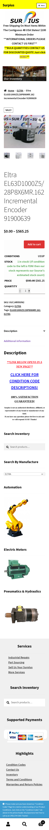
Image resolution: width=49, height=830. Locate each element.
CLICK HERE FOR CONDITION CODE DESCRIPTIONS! (24, 381)
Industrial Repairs (18, 657)
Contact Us (12, 769)
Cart (38, 821)
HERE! (23, 57)
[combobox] (24, 474)
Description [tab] (10, 331)
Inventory (12, 774)
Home (11, 90)
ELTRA (20, 90)
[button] (40, 120)
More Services (16, 672)
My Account (8, 824)
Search (24, 824)
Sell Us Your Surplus (20, 667)
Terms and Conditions (19, 779)
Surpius (8, 5)
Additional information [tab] (17, 341)
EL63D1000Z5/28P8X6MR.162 (25, 310)
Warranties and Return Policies (24, 784)
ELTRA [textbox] (24, 474)
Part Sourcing (16, 662)
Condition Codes (16, 764)
